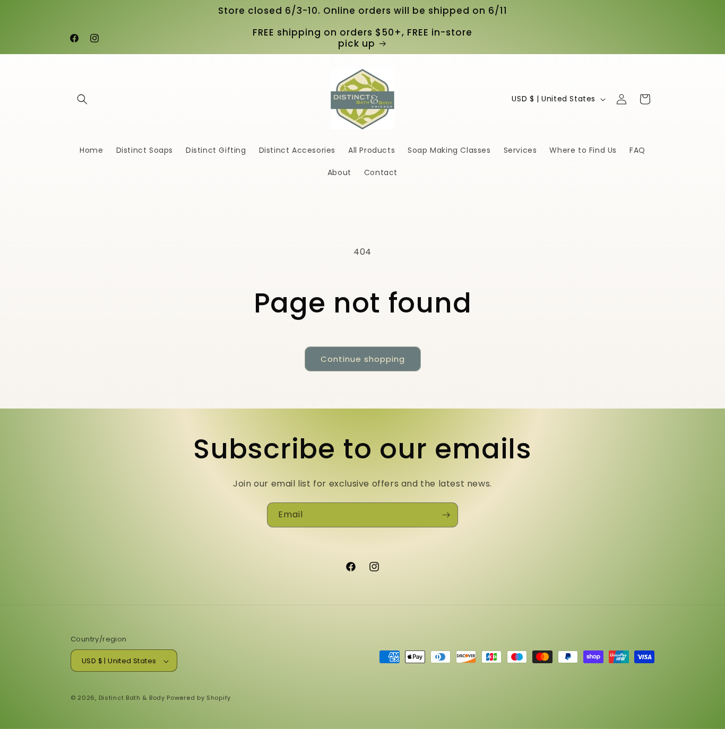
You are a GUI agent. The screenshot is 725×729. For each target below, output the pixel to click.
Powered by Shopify (199, 698)
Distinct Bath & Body (132, 698)
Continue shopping (363, 358)
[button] (82, 99)
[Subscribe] (446, 514)
